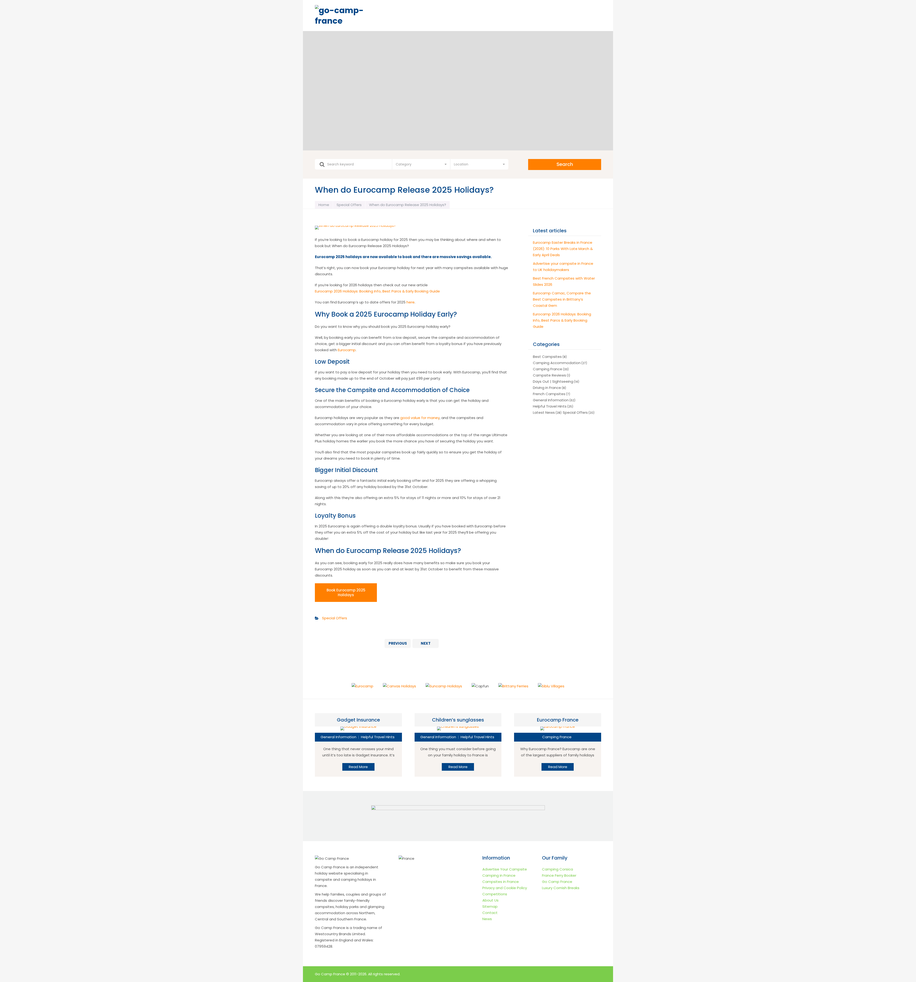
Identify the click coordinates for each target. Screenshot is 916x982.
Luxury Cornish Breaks (560, 887)
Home (323, 204)
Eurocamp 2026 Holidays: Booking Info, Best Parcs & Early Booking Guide (377, 291)
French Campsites (549, 393)
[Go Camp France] (352, 15)
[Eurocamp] (362, 686)
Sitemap (490, 906)
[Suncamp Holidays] (444, 686)
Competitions (494, 894)
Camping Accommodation (557, 362)
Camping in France (498, 875)
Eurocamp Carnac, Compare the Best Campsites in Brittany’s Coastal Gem (562, 299)
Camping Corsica (557, 869)
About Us (490, 900)
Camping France (547, 369)
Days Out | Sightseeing (553, 381)
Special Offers (349, 204)
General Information (551, 400)
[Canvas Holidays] (399, 686)
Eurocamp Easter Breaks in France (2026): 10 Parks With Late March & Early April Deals (563, 248)
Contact (490, 912)
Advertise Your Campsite (504, 869)
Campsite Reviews (549, 375)
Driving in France (547, 387)
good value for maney (420, 417)
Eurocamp (347, 349)
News (487, 918)
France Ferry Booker (559, 875)
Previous (398, 643)
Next (426, 643)
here (410, 302)
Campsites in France (500, 881)
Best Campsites (547, 356)
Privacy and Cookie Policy (504, 887)
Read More (358, 766)
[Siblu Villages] (551, 686)
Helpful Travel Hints (550, 406)
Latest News (544, 412)
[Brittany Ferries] (513, 686)
